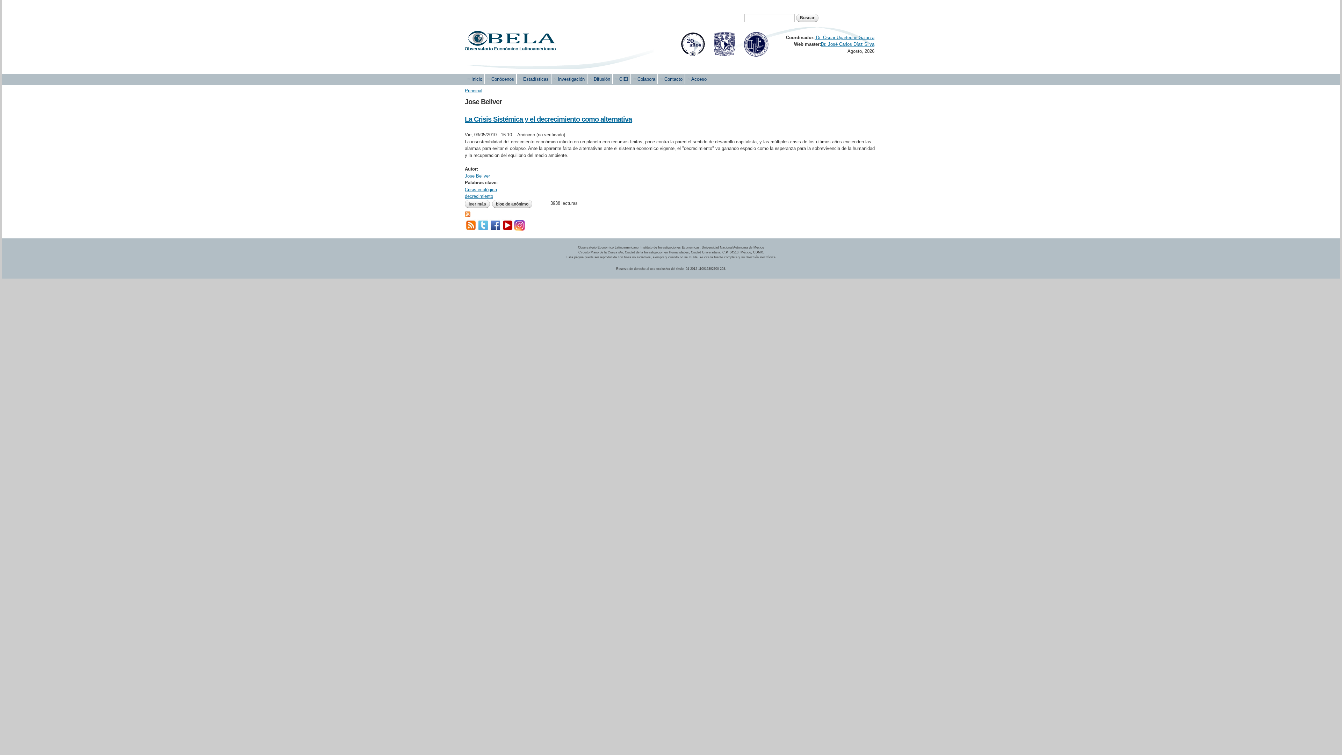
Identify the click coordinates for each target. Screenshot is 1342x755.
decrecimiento (479, 196)
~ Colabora (644, 79)
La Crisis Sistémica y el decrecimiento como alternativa (548, 119)
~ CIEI (621, 79)
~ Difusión (600, 79)
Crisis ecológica (481, 189)
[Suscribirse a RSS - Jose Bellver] (467, 213)
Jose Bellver (477, 176)
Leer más (479, 204)
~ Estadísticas (534, 79)
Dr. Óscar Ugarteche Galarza (844, 37)
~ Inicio (474, 79)
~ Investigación (569, 79)
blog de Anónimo (512, 204)
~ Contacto (671, 79)
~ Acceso (697, 79)
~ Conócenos (500, 79)
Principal (473, 90)
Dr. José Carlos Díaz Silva (847, 44)
